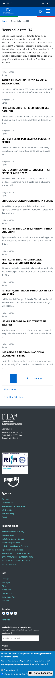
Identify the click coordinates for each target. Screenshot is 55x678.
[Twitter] (3, 613)
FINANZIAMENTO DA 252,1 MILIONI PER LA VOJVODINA (27, 230)
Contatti (5, 517)
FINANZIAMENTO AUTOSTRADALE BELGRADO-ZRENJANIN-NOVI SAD (22, 261)
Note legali (6, 582)
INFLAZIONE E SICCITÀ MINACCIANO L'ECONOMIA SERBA (23, 354)
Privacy (4, 586)
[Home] (8, 11)
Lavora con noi (7, 502)
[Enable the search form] (40, 11)
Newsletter (6, 619)
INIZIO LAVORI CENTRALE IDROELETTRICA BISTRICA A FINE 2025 (26, 171)
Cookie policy (7, 593)
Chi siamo (5, 499)
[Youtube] (15, 613)
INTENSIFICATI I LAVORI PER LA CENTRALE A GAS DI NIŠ (27, 292)
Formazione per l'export (11, 542)
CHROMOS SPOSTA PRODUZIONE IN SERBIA (27, 201)
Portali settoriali (8, 535)
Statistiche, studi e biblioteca (13, 538)
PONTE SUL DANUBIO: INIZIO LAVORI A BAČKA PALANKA (24, 82)
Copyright (5, 578)
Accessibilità (6, 589)
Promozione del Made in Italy (13, 531)
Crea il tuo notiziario (13, 397)
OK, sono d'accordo (40, 673)
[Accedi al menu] (48, 11)
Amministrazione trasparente (13, 506)
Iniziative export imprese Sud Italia (15, 546)
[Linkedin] (7, 613)
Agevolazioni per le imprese (12, 549)
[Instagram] (11, 613)
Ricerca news (10, 389)
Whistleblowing (8, 513)
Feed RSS (5, 600)
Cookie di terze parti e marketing (20, 674)
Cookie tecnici (11, 670)
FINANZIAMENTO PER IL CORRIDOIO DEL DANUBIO (25, 109)
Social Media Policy (9, 596)
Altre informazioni (39, 664)
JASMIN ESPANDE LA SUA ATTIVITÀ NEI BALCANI (24, 323)
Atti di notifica (7, 509)
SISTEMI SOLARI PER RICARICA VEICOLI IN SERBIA (26, 140)
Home (4, 21)
